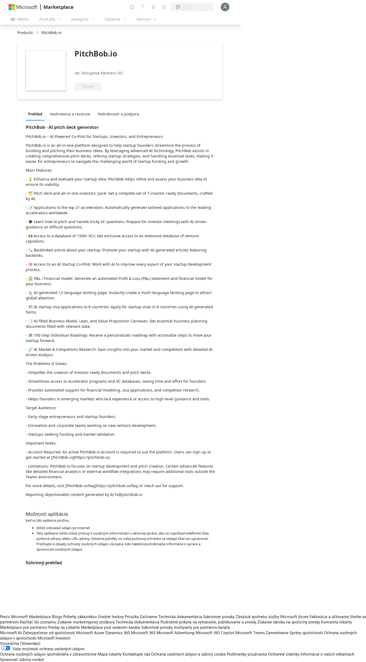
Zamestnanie (277, 632)
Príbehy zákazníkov (80, 616)
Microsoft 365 (143, 632)
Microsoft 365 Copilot (215, 632)
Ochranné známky (283, 654)
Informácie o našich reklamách (327, 654)
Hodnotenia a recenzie (70, 113)
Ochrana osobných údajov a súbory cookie (188, 654)
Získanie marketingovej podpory (86, 622)
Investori (62, 638)
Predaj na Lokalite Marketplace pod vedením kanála (94, 627)
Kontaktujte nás (136, 654)
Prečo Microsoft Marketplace (25, 616)
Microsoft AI (11, 632)
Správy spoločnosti (306, 632)
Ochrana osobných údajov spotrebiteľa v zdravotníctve (48, 654)
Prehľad (35, 113)
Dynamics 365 (117, 632)
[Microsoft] (23, 7)
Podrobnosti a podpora (118, 113)
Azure (99, 632)
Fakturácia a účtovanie (329, 616)
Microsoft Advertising (175, 632)
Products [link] (25, 32)
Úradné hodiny (111, 616)
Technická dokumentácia (180, 616)
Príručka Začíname (141, 616)
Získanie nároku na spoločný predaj (288, 622)
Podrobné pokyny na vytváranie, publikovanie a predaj (208, 622)
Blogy (57, 616)
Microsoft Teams (250, 632)
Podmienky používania (247, 654)
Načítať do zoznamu (38, 622)
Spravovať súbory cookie (22, 659)
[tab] (36, 114)
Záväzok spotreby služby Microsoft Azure (272, 616)
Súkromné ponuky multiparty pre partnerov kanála (185, 627)
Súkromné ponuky (219, 616)
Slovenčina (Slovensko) (20, 643)
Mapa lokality (110, 654)
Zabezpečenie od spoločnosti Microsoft (58, 632)
